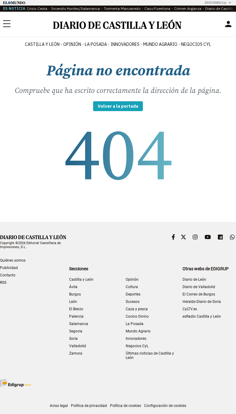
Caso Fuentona (157, 8)
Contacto (7, 275)
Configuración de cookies (165, 406)
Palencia (76, 316)
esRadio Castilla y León (202, 316)
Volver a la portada (118, 106)
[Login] (228, 24)
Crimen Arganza (187, 8)
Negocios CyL (196, 44)
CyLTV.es (190, 309)
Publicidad (9, 268)
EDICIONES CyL (216, 2)
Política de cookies (125, 406)
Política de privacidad (89, 406)
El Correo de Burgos (199, 294)
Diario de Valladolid (199, 287)
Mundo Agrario (160, 44)
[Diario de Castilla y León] (117, 24)
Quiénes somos (13, 260)
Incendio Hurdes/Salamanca (75, 8)
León (73, 301)
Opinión (72, 44)
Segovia (75, 331)
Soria (73, 338)
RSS (3, 282)
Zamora (75, 353)
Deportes (133, 294)
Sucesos (133, 301)
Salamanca (78, 324)
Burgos (75, 294)
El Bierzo (76, 309)
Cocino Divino (137, 316)
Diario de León (194, 279)
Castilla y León (42, 44)
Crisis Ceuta (37, 8)
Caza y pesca (137, 309)
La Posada (96, 44)
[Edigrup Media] (15, 383)
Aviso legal (59, 406)
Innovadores (125, 44)
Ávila (73, 287)
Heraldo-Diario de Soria (202, 301)
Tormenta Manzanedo (122, 8)
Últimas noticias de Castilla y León (150, 355)
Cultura (132, 287)
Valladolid (77, 346)
